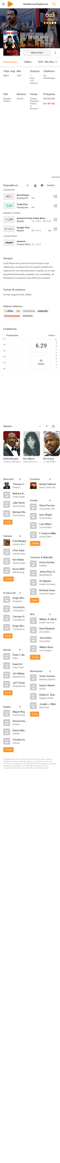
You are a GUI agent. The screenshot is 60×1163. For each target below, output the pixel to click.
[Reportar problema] (35, 185)
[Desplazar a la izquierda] (40, 426)
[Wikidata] (28, 318)
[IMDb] (18, 313)
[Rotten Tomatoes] (12, 318)
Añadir (28, 294)
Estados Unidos (7, 99)
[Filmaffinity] (9, 313)
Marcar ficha (37, 52)
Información (10, 61)
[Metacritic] (43, 313)
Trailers (28, 61)
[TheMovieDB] (29, 313)
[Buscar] (54, 4)
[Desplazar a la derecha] (46, 426)
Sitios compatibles (28, 185)
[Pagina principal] (10, 6)
